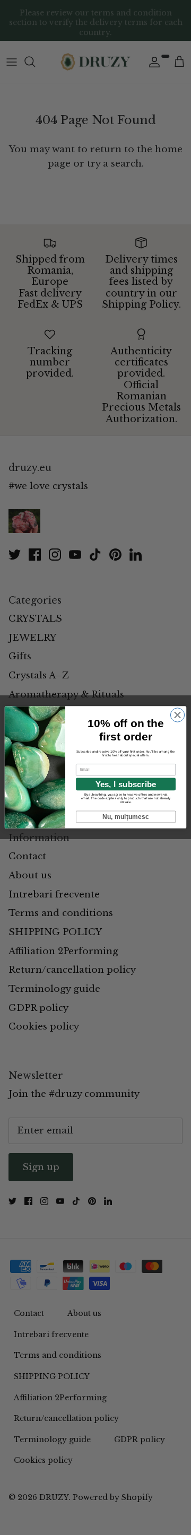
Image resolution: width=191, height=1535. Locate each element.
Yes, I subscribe (126, 784)
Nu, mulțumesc (126, 817)
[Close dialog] (177, 715)
